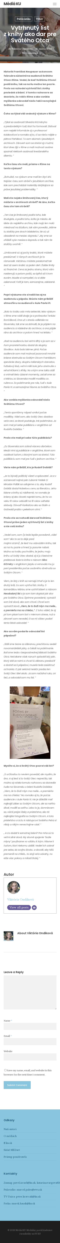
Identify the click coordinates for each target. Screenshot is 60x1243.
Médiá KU (12, 4)
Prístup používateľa (15, 1156)
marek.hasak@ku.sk (23, 1203)
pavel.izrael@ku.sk (24, 1182)
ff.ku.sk (8, 1143)
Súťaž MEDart (12, 1150)
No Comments (30, 53)
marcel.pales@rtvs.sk (29, 1189)
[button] (54, 3)
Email (8, 1036)
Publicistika (23, 19)
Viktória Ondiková (22, 48)
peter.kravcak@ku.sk (28, 1196)
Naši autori (10, 1129)
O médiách (10, 1136)
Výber (39, 19)
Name (8, 1020)
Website (8, 1051)
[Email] (34, 907)
